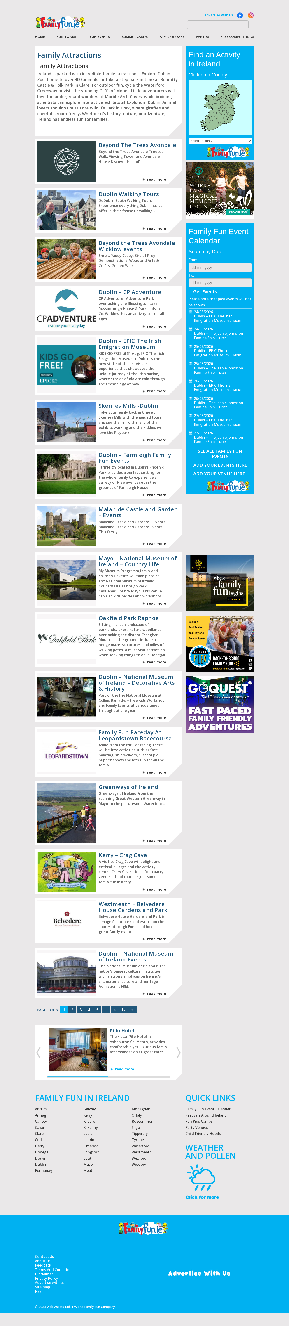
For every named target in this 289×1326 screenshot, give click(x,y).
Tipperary (140, 1133)
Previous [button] (38, 1052)
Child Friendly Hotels (203, 1133)
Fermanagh (45, 1170)
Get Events (205, 292)
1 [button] (77, 1076)
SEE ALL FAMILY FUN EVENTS (220, 453)
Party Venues (196, 1127)
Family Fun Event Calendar (208, 1108)
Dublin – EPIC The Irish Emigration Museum (130, 343)
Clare (39, 1133)
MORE (237, 321)
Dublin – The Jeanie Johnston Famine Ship (218, 335)
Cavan (40, 1127)
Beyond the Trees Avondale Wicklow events (137, 245)
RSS (38, 1291)
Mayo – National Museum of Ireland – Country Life (138, 561)
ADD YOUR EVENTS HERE (220, 465)
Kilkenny (90, 1127)
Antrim (41, 1108)
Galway (89, 1108)
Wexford (139, 1158)
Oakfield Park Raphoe (129, 618)
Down (40, 1158)
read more (156, 179)
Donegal (42, 1152)
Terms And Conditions (54, 1270)
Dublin (40, 1164)
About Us (43, 1261)
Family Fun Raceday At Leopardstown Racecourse (135, 735)
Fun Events (100, 37)
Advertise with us (218, 15)
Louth (88, 1158)
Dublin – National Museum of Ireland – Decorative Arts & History (137, 682)
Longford (91, 1152)
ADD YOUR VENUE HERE (219, 474)
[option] (108, 1049)
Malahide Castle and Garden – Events (138, 512)
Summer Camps (135, 37)
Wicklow (139, 1164)
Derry (39, 1146)
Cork (39, 1139)
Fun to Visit (67, 37)
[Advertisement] (220, 842)
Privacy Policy (46, 1278)
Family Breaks (171, 37)
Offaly (137, 1115)
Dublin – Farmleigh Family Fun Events (135, 457)
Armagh (42, 1115)
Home (40, 37)
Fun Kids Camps (198, 1121)
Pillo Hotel (122, 1031)
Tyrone (138, 1139)
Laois (87, 1133)
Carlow (41, 1121)
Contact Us (44, 1257)
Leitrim (89, 1139)
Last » (128, 1009)
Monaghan (141, 1108)
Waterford (140, 1146)
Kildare (89, 1121)
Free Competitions (237, 37)
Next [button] (179, 1052)
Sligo (136, 1127)
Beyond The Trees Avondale (137, 145)
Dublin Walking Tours (129, 194)
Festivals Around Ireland (206, 1115)
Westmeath (142, 1152)
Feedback (43, 1265)
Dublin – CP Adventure (130, 292)
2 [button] (138, 1076)
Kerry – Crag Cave (123, 855)
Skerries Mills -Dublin (128, 405)
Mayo (88, 1164)
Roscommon (143, 1121)
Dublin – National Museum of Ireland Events (136, 956)
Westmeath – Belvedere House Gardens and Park (133, 907)
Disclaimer (44, 1274)
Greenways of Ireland (128, 787)
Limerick (90, 1146)
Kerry (87, 1115)
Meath (89, 1170)
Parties (202, 37)
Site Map (42, 1287)
